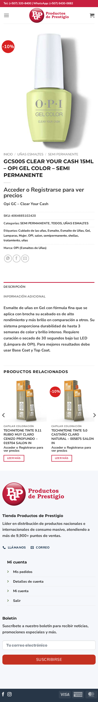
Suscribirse (49, 659)
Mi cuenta (21, 591)
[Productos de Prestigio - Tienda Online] (49, 15)
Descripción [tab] (14, 287)
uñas (24, 240)
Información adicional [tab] (24, 296)
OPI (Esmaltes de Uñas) (30, 248)
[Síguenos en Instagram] (9, 694)
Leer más (14, 458)
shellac (73, 236)
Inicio (8, 154)
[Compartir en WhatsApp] (8, 258)
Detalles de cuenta (28, 581)
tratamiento (12, 240)
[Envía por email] (25, 258)
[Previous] (4, 424)
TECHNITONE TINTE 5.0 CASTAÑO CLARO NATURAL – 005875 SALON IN (72, 436)
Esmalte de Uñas (72, 231)
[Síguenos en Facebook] (3, 694)
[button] (6, 15)
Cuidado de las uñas (32, 231)
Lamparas (10, 236)
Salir (17, 600)
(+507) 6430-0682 (61, 3)
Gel (87, 231)
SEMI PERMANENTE (63, 154)
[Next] (94, 424)
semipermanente (55, 236)
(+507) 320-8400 (20, 3)
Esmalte (53, 231)
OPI (30, 236)
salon (38, 236)
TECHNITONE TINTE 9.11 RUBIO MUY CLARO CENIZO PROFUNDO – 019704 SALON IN (22, 436)
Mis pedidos (22, 571)
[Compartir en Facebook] (16, 258)
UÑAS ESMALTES (30, 154)
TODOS (56, 223)
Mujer (23, 236)
